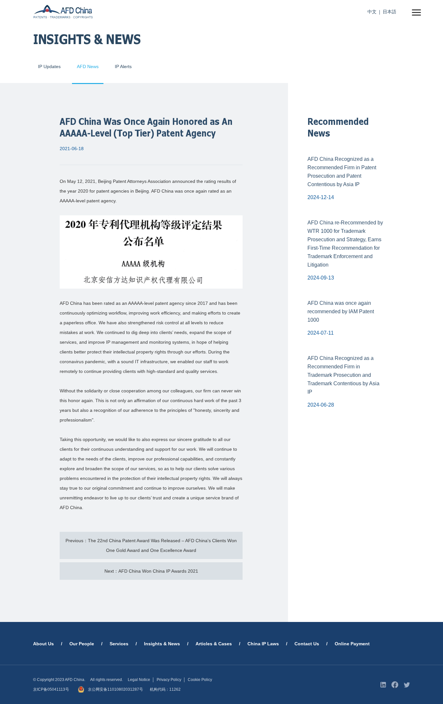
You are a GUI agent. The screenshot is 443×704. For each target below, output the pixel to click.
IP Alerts (123, 66)
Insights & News (162, 643)
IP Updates (49, 66)
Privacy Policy (169, 679)
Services (119, 643)
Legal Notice (139, 679)
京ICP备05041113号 (51, 689)
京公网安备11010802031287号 (115, 689)
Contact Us (306, 643)
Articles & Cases (214, 643)
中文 (372, 11)
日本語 (389, 11)
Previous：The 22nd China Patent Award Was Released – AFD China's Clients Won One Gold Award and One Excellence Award (151, 545)
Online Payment (352, 643)
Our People (81, 643)
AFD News (88, 66)
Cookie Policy (200, 679)
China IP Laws (263, 643)
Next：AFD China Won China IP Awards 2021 (151, 571)
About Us (43, 643)
